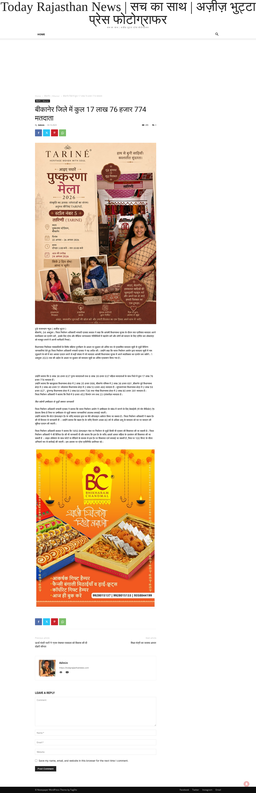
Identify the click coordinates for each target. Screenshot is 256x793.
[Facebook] (38, 132)
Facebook (184, 789)
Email (218, 789)
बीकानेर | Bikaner (52, 95)
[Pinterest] (54, 132)
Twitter (195, 789)
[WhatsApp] (62, 132)
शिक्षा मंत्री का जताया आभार (143, 643)
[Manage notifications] (246, 784)
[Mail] (62, 672)
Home (41, 34)
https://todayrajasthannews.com (74, 668)
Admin (41, 125)
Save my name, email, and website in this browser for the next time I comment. (83, 760)
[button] (217, 34)
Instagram (207, 789)
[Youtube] (68, 672)
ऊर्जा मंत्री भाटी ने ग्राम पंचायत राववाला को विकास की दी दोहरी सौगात (61, 644)
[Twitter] (46, 132)
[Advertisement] (128, 68)
